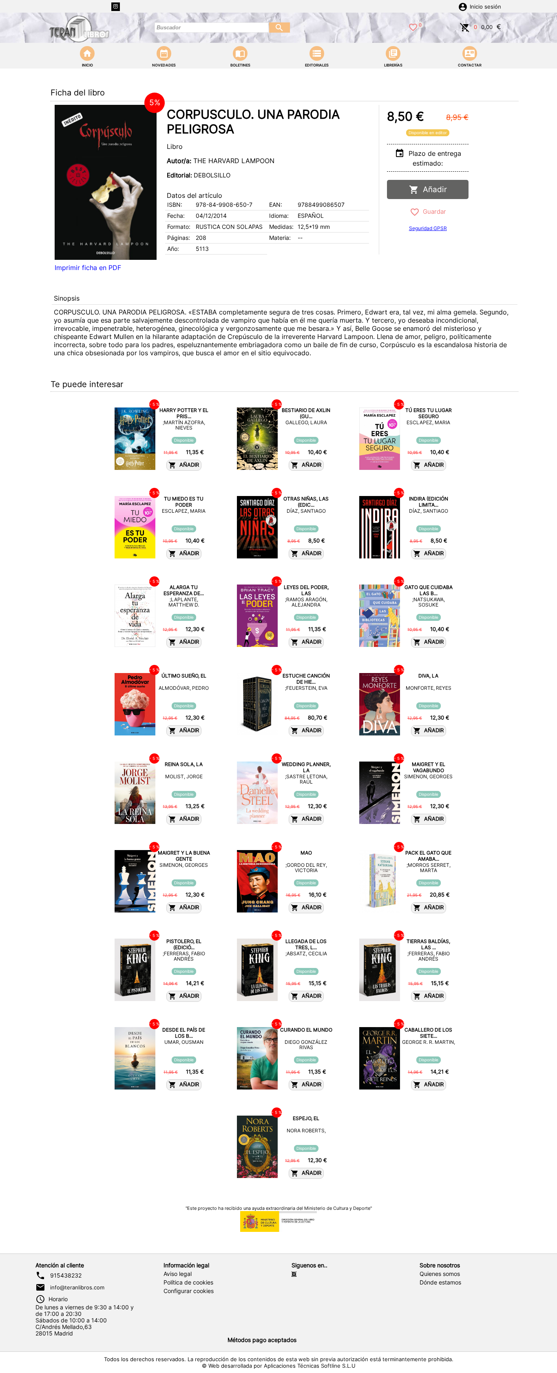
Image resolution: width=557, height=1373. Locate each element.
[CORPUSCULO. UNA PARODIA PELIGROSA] (106, 182)
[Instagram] (115, 6)
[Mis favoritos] (413, 26)
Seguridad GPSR (428, 228)
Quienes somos (440, 1274)
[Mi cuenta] (463, 6)
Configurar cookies (189, 1291)
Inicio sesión (485, 7)
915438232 (66, 1275)
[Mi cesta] (465, 26)
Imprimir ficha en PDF (88, 268)
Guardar (433, 211)
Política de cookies (188, 1282)
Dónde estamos (440, 1282)
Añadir (433, 189)
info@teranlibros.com (77, 1287)
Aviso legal (178, 1274)
